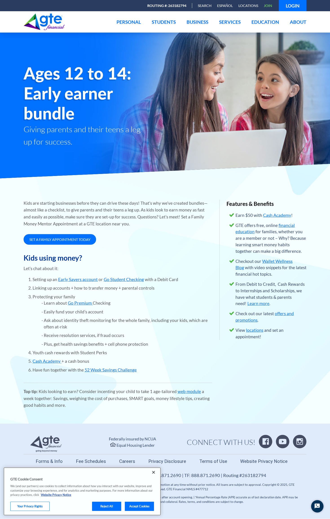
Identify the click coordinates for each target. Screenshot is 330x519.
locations (254, 330)
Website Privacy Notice (56, 495)
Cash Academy (47, 361)
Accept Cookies (139, 506)
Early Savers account (78, 279)
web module (189, 391)
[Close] (153, 472)
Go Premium (80, 303)
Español (225, 5)
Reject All (106, 506)
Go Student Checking (124, 279)
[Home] (67, 22)
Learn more (258, 303)
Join (268, 5)
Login (292, 5)
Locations (248, 5)
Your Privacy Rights (30, 506)
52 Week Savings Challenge (111, 369)
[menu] (128, 22)
